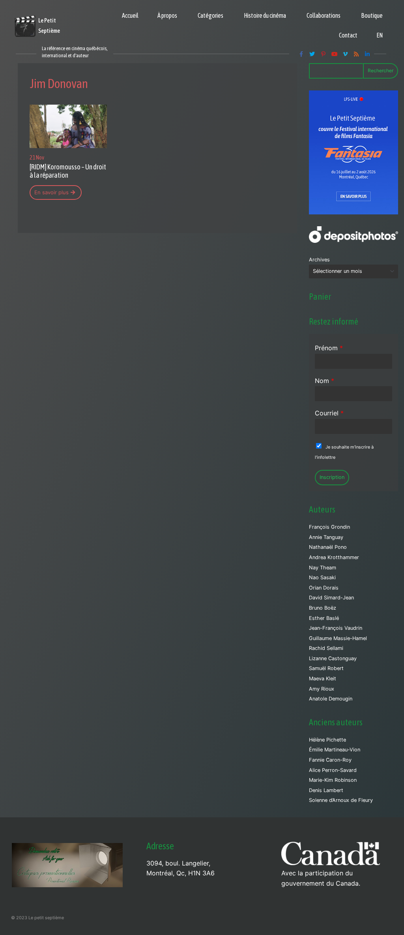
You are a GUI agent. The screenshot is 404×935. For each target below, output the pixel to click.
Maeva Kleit (322, 679)
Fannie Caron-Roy (330, 760)
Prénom (329, 348)
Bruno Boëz (322, 608)
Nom (324, 381)
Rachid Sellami (326, 648)
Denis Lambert (326, 790)
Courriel (329, 413)
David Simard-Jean (331, 598)
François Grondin (329, 527)
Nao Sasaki (322, 577)
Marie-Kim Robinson (333, 780)
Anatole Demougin (330, 699)
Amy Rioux (321, 689)
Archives (319, 260)
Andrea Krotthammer (334, 557)
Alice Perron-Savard (333, 770)
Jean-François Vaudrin (335, 628)
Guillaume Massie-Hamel (338, 638)
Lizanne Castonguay (333, 658)
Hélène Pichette (327, 740)
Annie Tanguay (326, 537)
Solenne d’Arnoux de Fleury (341, 800)
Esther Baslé (324, 618)
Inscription (332, 477)
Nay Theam (322, 568)
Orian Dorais (324, 588)
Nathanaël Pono (328, 547)
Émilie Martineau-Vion (334, 750)
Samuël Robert (326, 668)
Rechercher (380, 70)
